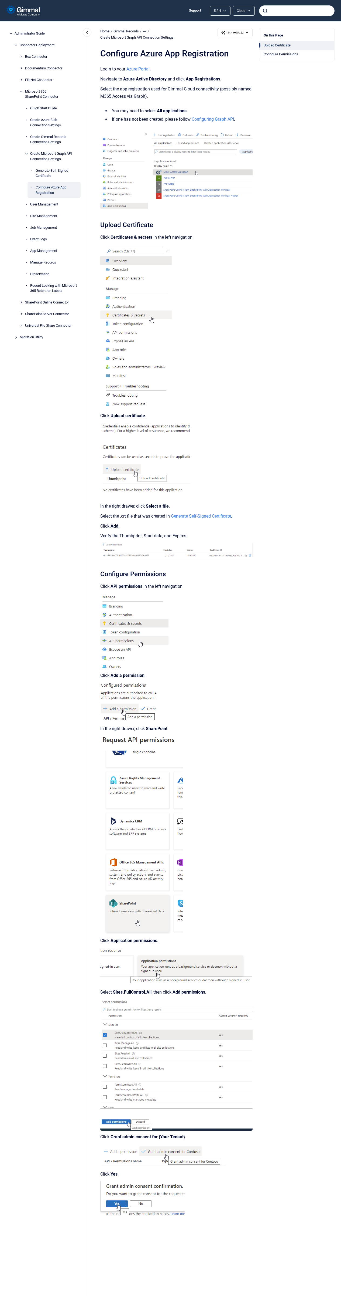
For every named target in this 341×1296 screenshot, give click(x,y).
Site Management (43, 216)
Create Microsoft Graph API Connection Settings (51, 156)
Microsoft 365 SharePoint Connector (41, 94)
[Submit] (265, 10)
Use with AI (235, 33)
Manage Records (43, 262)
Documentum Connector (43, 68)
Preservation (39, 274)
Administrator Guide (30, 33)
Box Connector (36, 57)
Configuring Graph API (213, 119)
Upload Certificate (277, 45)
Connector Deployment (37, 45)
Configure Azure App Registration (51, 190)
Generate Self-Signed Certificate (52, 173)
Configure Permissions (281, 54)
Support (195, 10)
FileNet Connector (38, 80)
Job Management (43, 227)
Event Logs (38, 239)
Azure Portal (138, 69)
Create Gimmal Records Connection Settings (48, 139)
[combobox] (296, 11)
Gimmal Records (126, 31)
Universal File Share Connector (48, 325)
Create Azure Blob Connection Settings (45, 122)
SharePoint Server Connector (47, 314)
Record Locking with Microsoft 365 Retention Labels (53, 288)
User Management (44, 204)
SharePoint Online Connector (47, 302)
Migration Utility (31, 337)
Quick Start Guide (43, 108)
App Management (43, 251)
